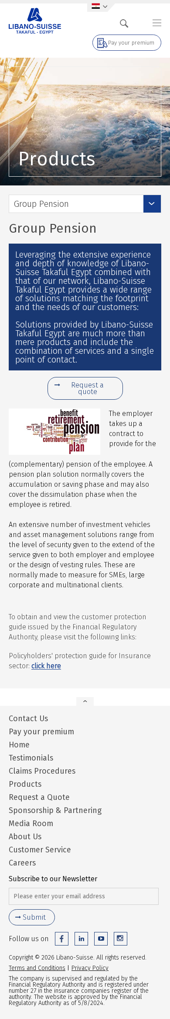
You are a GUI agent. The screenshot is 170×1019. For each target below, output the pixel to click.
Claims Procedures (42, 771)
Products (25, 784)
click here (46, 666)
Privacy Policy (90, 967)
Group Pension (41, 204)
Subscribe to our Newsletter (53, 879)
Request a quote (87, 388)
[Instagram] (120, 939)
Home (19, 745)
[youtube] (101, 939)
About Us (25, 837)
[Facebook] (61, 939)
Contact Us (28, 718)
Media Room (31, 823)
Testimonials (31, 758)
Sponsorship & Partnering (55, 810)
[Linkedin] (81, 939)
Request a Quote (39, 797)
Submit (34, 917)
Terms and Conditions (37, 967)
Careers (22, 863)
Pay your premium (131, 42)
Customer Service (40, 850)
